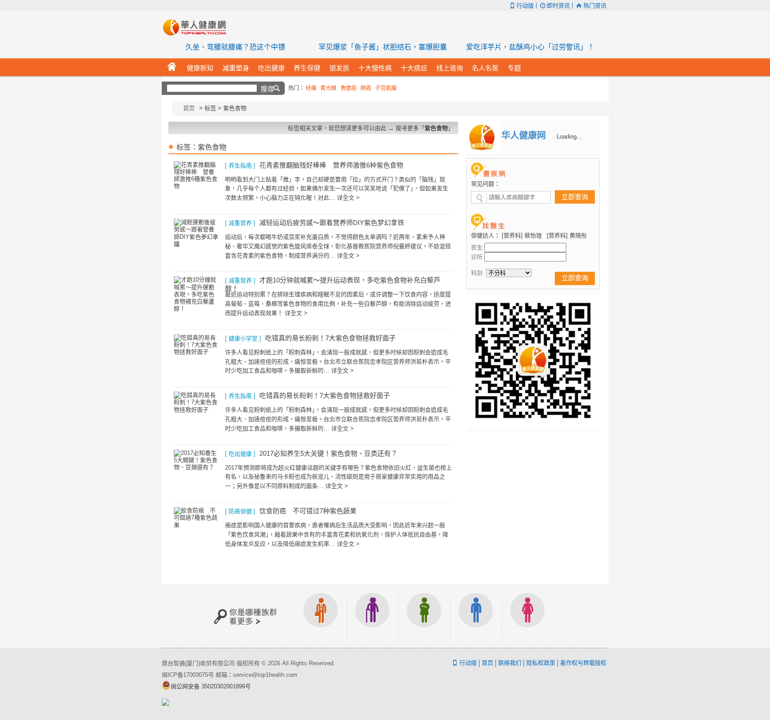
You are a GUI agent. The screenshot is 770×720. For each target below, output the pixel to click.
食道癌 (348, 88)
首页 (189, 108)
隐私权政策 (540, 662)
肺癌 (365, 88)
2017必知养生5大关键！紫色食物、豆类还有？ (328, 453)
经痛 (311, 88)
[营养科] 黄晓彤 (567, 235)
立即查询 (574, 196)
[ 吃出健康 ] (240, 453)
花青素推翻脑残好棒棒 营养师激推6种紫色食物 (331, 165)
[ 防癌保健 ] (240, 511)
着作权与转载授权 (583, 662)
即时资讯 (558, 5)
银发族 (372, 616)
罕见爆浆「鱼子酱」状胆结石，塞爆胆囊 (383, 47)
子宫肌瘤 (386, 88)
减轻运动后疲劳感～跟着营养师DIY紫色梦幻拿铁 (331, 222)
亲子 (424, 616)
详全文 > (348, 197)
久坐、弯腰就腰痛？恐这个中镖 (235, 47)
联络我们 (509, 662)
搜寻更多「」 (425, 128)
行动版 (525, 5)
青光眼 (328, 88)
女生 (527, 616)
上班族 (320, 616)
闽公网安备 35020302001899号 (211, 686)
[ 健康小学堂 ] (243, 338)
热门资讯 (594, 5)
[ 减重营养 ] (240, 223)
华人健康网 (197, 27)
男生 (476, 616)
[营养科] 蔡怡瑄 (522, 235)
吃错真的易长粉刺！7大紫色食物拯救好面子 (330, 338)
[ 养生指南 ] (240, 165)
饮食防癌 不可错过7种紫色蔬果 (307, 511)
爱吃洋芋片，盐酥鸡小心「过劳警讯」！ (530, 47)
